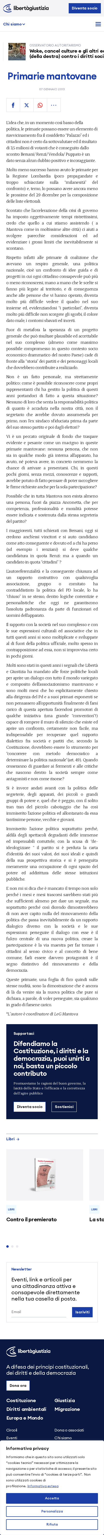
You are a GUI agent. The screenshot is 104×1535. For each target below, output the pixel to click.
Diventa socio (84, 8)
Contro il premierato (31, 1219)
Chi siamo (12, 24)
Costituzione (21, 1400)
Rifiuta (52, 1524)
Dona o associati (69, 1430)
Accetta (52, 1498)
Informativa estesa (43, 1486)
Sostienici (64, 1107)
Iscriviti (82, 1312)
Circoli (11, 1430)
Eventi (11, 1438)
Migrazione (67, 1409)
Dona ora (18, 1386)
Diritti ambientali (26, 1409)
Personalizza (52, 1511)
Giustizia (64, 1400)
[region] (52, 1487)
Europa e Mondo (24, 1418)
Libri (10, 1139)
